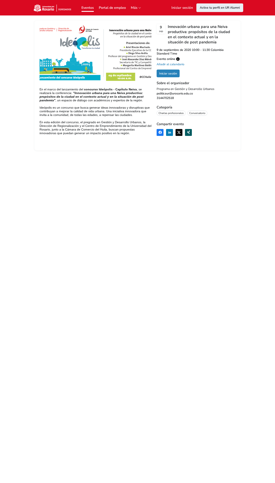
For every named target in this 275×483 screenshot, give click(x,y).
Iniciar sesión (182, 7)
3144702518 (165, 98)
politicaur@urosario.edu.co (175, 93)
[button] (178, 59)
